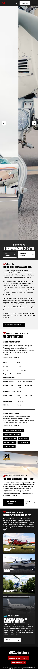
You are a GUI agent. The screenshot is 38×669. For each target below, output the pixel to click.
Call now (25, 3)
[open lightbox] (19, 123)
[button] (6, 123)
